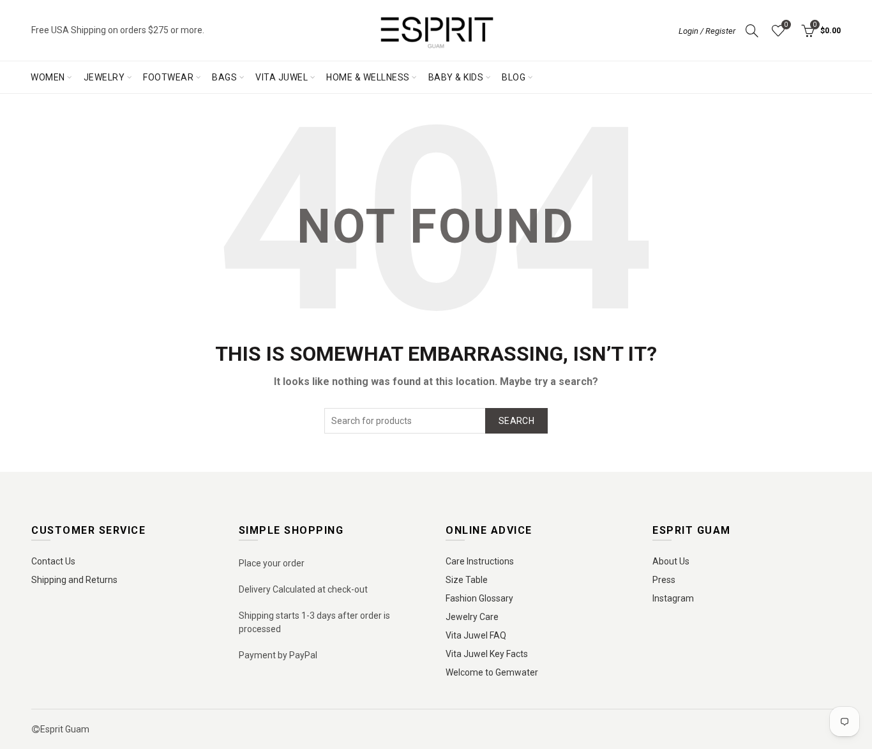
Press (663, 580)
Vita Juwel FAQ (476, 635)
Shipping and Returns (74, 580)
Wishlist (786, 24)
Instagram (673, 598)
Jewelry (104, 77)
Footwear (168, 77)
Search (516, 421)
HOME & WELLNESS (368, 77)
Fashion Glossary (479, 598)
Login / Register (707, 31)
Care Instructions (480, 561)
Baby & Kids (456, 77)
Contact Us (53, 561)
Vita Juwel (281, 77)
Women (48, 77)
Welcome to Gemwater (492, 672)
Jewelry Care (472, 617)
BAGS (224, 77)
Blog (513, 77)
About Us (670, 561)
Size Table (467, 580)
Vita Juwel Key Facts (487, 654)
